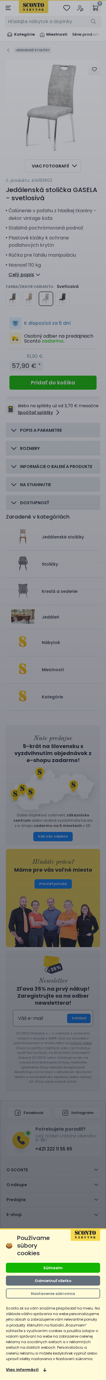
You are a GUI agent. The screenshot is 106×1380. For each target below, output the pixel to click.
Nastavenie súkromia (53, 1293)
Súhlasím (53, 1268)
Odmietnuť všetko (53, 1281)
